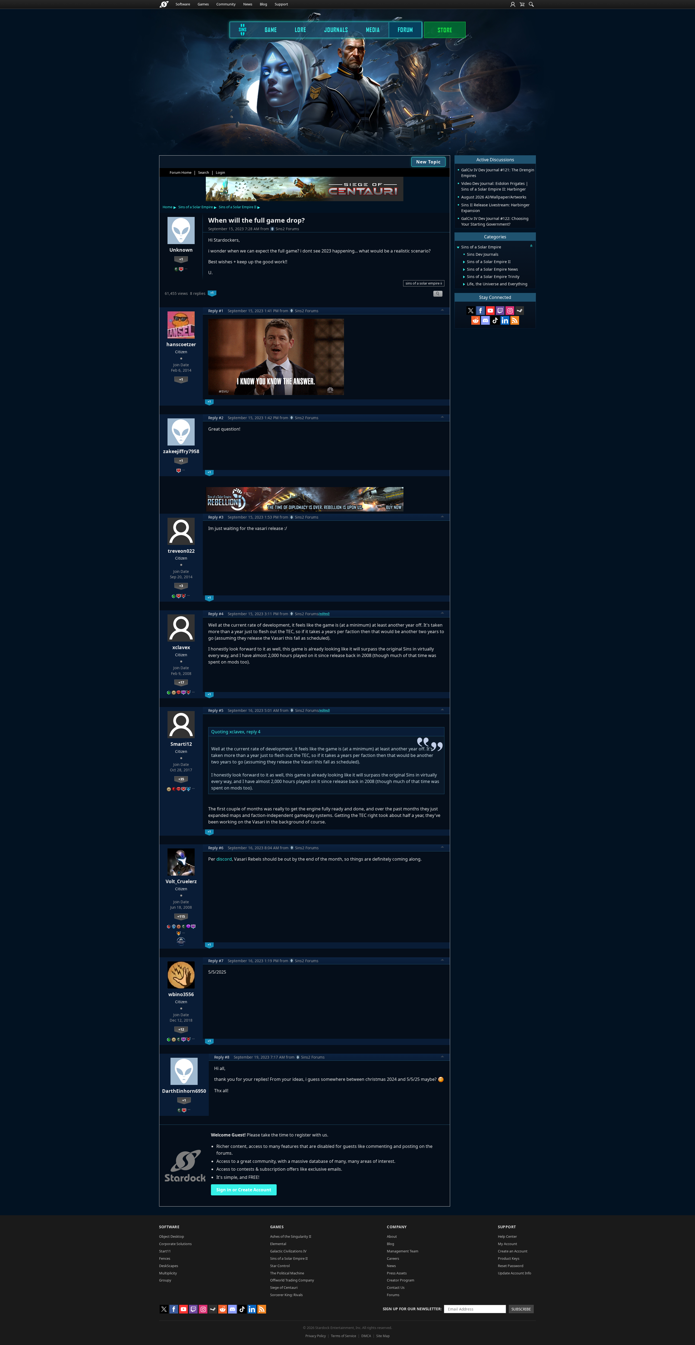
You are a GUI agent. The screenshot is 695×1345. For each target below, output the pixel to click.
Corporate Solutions (175, 1243)
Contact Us (396, 1287)
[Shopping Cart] (522, 4)
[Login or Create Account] (513, 4)
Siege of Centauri (284, 1287)
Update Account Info (514, 1273)
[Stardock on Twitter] (471, 310)
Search (203, 172)
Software (183, 4)
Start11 (165, 1251)
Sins (238, 29)
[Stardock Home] (164, 4)
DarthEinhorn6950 (184, 1091)
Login (220, 172)
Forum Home (180, 172)
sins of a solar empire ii (424, 283)
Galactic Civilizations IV (288, 1251)
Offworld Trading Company (292, 1280)
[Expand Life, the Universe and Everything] (464, 284)
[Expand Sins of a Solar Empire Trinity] (464, 277)
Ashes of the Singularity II (290, 1236)
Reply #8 (221, 1057)
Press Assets (397, 1273)
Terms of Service (343, 1336)
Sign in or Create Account (243, 1190)
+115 (181, 916)
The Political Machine (287, 1273)
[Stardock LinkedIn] (505, 320)
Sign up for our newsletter (412, 1308)
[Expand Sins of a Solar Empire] (458, 247)
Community (226, 4)
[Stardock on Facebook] (480, 310)
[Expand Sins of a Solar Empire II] (464, 262)
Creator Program (400, 1280)
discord (224, 859)
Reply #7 (215, 960)
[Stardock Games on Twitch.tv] (500, 310)
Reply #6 (215, 847)
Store (445, 29)
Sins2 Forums (287, 228)
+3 (181, 585)
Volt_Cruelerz (181, 881)
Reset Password (510, 1265)
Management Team (402, 1251)
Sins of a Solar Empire (195, 206)
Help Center (507, 1236)
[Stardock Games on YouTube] (490, 310)
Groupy (165, 1280)
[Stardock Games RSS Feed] (515, 320)
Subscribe (521, 1309)
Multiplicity (168, 1273)
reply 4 (253, 732)
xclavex (181, 647)
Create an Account (512, 1251)
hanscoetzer (181, 344)
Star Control (280, 1265)
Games (203, 4)
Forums (393, 1294)
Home (167, 206)
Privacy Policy (315, 1336)
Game (271, 29)
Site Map (383, 1336)
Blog (263, 4)
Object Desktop (171, 1236)
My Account (507, 1243)
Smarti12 (181, 744)
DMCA (366, 1336)
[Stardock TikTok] (495, 320)
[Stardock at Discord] (485, 320)
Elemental (278, 1243)
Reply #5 (215, 710)
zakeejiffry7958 (181, 451)
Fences (164, 1258)
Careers (393, 1258)
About (392, 1236)
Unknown (181, 250)
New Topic (428, 162)
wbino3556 (181, 994)
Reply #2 (215, 417)
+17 (181, 682)
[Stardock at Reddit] (476, 320)
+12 (181, 1029)
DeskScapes (168, 1265)
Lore (300, 29)
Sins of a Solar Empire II (237, 206)
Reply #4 (215, 613)
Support (281, 4)
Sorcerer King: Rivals (286, 1294)
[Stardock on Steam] (520, 310)
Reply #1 (215, 310)
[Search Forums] (531, 4)
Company (397, 1226)
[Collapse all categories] (531, 245)
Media (373, 29)
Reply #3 (215, 517)
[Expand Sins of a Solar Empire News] (464, 269)
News (247, 4)
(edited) (324, 613)
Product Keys (508, 1258)
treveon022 (181, 551)
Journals (336, 29)
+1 (181, 259)
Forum (405, 29)
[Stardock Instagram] (510, 310)
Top (442, 310)
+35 (181, 778)
